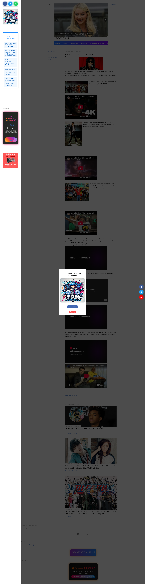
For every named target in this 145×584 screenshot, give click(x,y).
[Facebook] (141, 287)
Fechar (72, 312)
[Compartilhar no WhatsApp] (16, 4)
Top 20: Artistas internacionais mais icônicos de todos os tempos (10, 53)
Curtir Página (72, 306)
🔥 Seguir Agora (10, 139)
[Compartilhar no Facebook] (5, 4)
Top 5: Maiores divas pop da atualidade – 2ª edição (10, 71)
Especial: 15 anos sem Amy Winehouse (10, 44)
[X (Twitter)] (141, 292)
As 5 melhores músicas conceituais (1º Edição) (10, 62)
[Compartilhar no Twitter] (10, 4)
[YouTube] (141, 297)
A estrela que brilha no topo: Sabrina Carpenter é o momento (10, 82)
